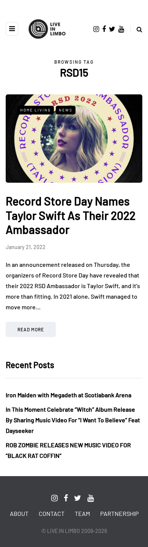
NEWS (65, 110)
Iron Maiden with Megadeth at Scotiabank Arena (68, 394)
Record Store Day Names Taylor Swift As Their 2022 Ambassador (70, 215)
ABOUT (19, 513)
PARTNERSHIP (119, 513)
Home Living (35, 110)
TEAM (82, 513)
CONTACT (52, 513)
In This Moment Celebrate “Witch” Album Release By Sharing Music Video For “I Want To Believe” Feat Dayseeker (73, 420)
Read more (30, 329)
